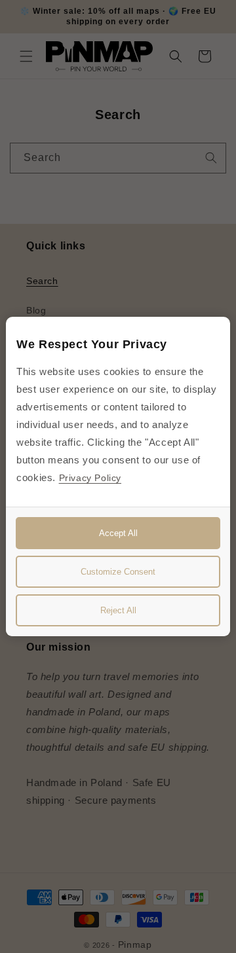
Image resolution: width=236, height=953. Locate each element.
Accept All (118, 533)
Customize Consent (118, 572)
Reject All (118, 610)
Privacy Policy (90, 478)
